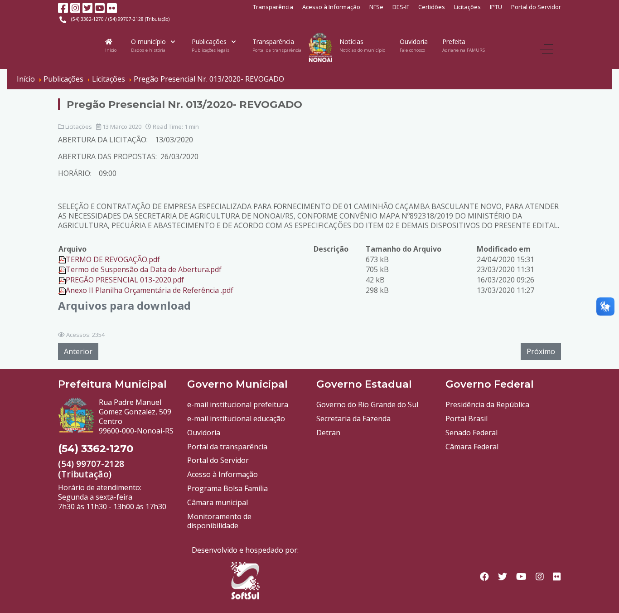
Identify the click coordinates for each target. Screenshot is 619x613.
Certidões (431, 7)
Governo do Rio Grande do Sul (367, 404)
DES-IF (400, 7)
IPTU (496, 7)
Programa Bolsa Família (227, 488)
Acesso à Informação (331, 7)
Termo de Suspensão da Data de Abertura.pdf (144, 269)
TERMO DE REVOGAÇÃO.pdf (113, 259)
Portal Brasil (466, 418)
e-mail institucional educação (236, 418)
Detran (328, 433)
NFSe (376, 7)
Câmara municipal (217, 502)
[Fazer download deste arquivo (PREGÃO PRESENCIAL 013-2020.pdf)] (62, 280)
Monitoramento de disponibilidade (219, 521)
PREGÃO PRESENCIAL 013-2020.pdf (125, 280)
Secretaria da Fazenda (353, 418)
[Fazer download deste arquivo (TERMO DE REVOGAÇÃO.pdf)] (62, 259)
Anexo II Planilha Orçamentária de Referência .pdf (149, 290)
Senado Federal (471, 433)
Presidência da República (487, 404)
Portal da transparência (227, 447)
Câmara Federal (471, 447)
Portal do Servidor (536, 7)
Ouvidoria (203, 433)
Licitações (467, 7)
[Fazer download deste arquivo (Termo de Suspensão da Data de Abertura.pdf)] (62, 269)
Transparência (273, 7)
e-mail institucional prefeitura (237, 404)
